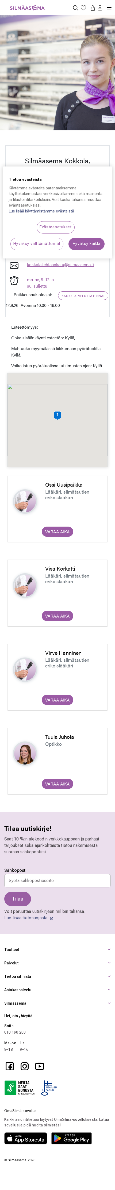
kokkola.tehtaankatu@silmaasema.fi (60, 264)
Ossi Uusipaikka (64, 484)
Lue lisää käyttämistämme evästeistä (41, 211)
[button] (100, 8)
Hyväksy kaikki (86, 243)
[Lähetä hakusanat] (75, 8)
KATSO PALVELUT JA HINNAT (83, 295)
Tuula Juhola (59, 736)
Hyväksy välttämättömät (36, 243)
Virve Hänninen (63, 652)
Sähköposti (15, 870)
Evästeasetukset (56, 227)
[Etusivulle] (27, 5)
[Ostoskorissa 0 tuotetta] (92, 8)
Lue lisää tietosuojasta (26, 917)
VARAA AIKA (57, 531)
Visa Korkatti (60, 568)
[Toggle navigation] (109, 5)
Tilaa (17, 899)
